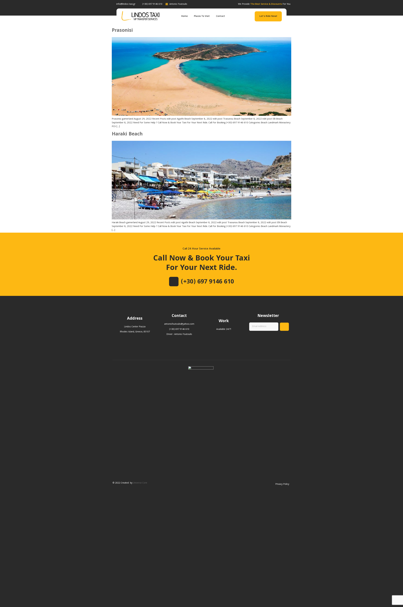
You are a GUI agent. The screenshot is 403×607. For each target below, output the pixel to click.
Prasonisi (122, 31)
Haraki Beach (127, 134)
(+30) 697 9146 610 (207, 282)
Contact (220, 16)
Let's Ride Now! (268, 16)
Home (184, 16)
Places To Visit (202, 16)
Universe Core (140, 483)
